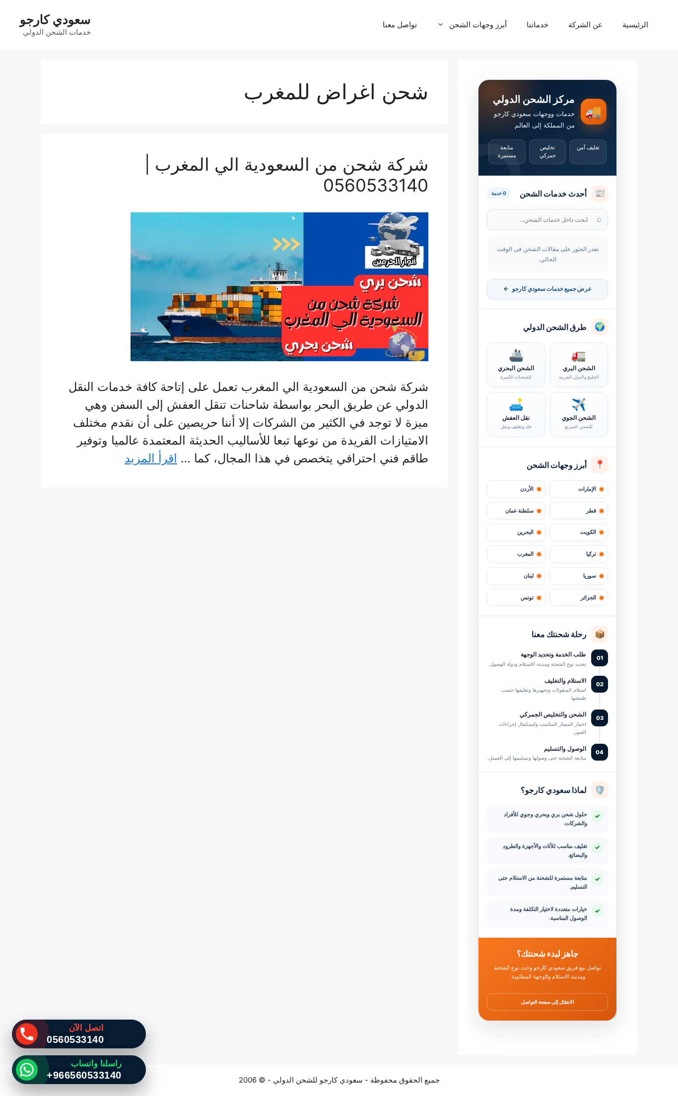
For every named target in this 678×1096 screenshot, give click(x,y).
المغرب (525, 554)
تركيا (591, 554)
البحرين (525, 532)
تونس (527, 597)
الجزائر (588, 597)
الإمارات (587, 489)
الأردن (527, 489)
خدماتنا (537, 24)
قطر (591, 511)
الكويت (588, 532)
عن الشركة (585, 24)
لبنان (529, 576)
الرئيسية (635, 24)
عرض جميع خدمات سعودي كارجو (547, 288)
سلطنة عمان (519, 511)
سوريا (589, 576)
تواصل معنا (400, 24)
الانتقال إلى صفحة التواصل (547, 1002)
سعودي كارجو (55, 19)
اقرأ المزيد (151, 458)
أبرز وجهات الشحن (478, 24)
